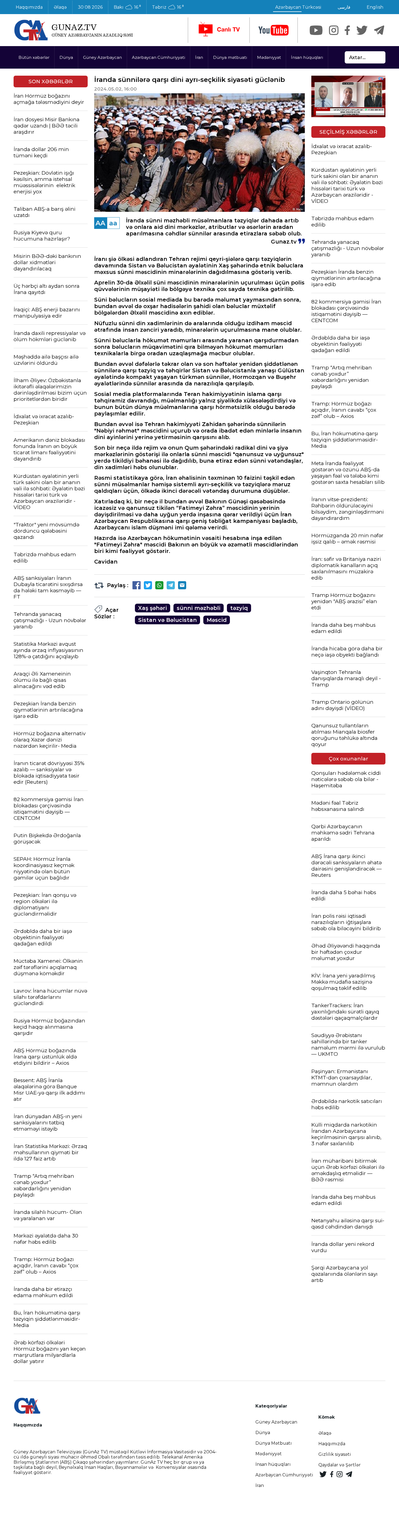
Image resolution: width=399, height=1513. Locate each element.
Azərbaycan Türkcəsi (298, 7)
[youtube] (273, 30)
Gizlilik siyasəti (334, 1454)
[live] (219, 30)
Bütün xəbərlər (33, 57)
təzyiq (239, 608)
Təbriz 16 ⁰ (168, 7)
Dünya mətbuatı (230, 57)
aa (113, 223)
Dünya (66, 57)
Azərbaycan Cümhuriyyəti (158, 57)
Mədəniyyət (269, 57)
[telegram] (379, 30)
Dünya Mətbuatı (273, 1443)
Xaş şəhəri (152, 608)
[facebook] (347, 30)
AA (100, 223)
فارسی (344, 7)
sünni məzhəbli (198, 608)
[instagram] (334, 30)
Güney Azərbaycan (102, 57)
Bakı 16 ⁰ (127, 7)
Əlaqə (60, 7)
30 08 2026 (90, 7)
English (375, 7)
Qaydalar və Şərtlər (339, 1464)
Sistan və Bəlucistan (167, 620)
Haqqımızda (29, 7)
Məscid (217, 620)
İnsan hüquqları (307, 57)
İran (199, 57)
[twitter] (362, 30)
